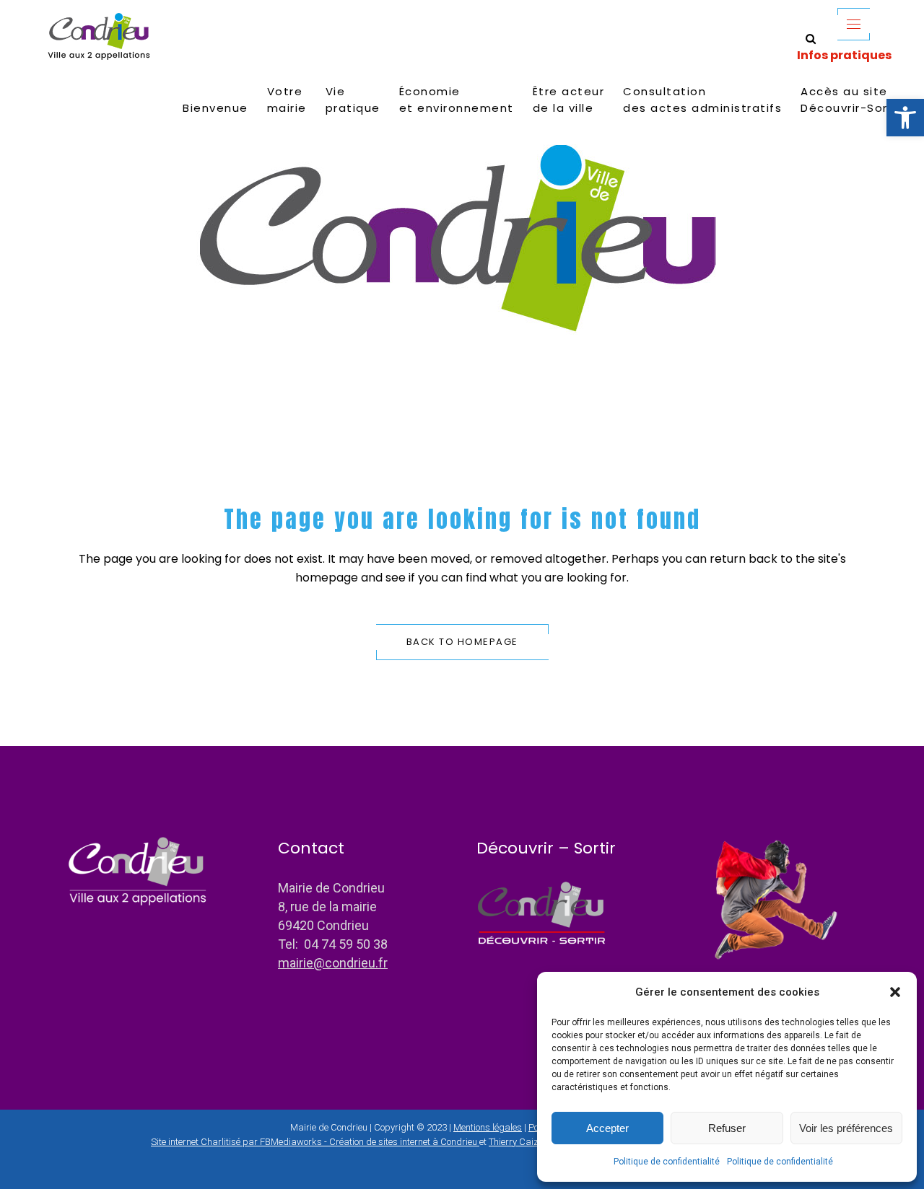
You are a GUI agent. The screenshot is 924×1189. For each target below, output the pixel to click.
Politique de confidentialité (667, 1162)
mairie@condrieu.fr (333, 962)
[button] (905, 117)
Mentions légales (487, 1127)
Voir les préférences (846, 1128)
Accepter (607, 1128)
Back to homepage (462, 642)
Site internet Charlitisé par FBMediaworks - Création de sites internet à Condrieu (314, 1141)
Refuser (727, 1128)
